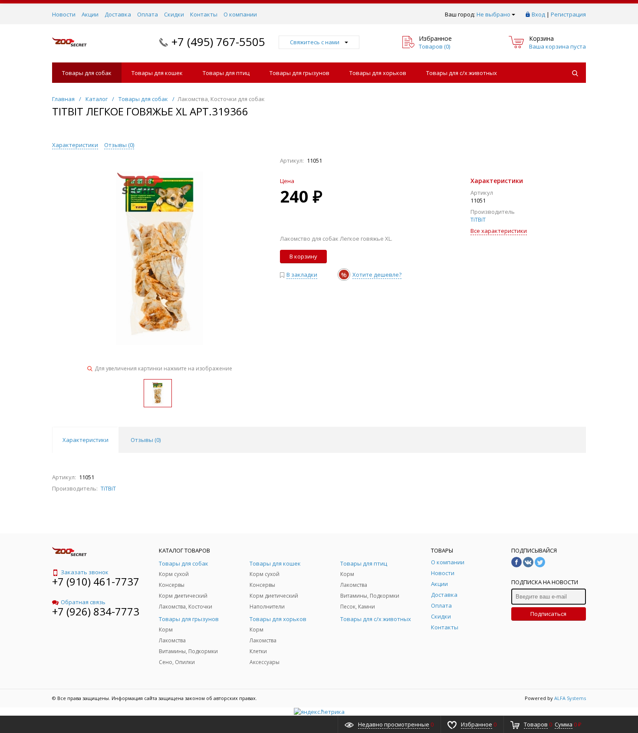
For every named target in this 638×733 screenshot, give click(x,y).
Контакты (203, 14)
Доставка (118, 14)
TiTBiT (478, 219)
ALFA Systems (570, 698)
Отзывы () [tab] (146, 440)
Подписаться (548, 614)
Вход (538, 14)
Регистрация (568, 14)
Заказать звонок (85, 572)
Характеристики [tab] (85, 440)
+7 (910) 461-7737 (95, 581)
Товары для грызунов (299, 73)
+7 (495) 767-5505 (218, 41)
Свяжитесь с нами (314, 42)
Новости (64, 14)
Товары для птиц (226, 73)
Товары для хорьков (377, 73)
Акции (90, 14)
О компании (240, 14)
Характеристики (75, 145)
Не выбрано (493, 14)
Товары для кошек (157, 73)
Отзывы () (119, 145)
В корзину (303, 256)
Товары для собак (87, 73)
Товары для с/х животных (461, 73)
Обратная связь (83, 602)
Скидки (174, 14)
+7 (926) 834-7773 (95, 611)
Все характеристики (498, 231)
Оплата (147, 14)
